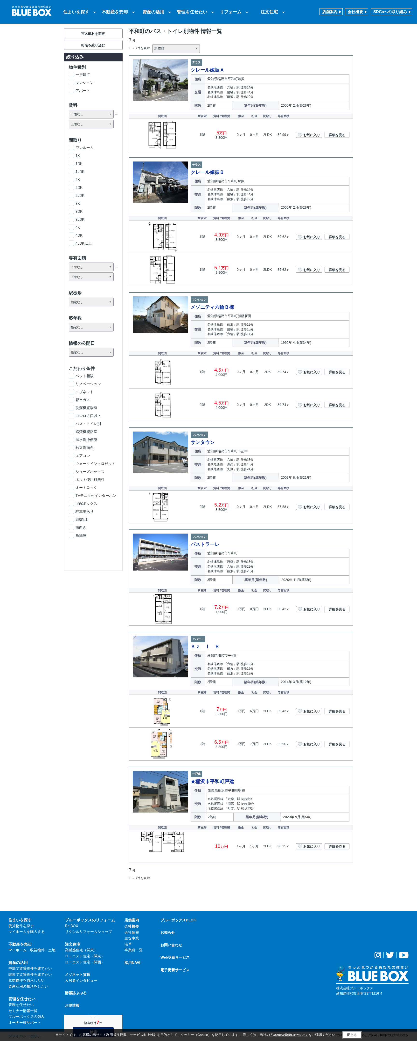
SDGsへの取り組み (390, 12)
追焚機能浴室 (86, 432)
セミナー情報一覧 (22, 1011)
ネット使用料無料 (90, 479)
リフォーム (231, 11)
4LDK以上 (84, 243)
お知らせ (167, 932)
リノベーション (88, 384)
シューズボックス (90, 471)
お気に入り (311, 135)
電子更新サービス (174, 970)
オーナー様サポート (24, 1022)
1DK (79, 163)
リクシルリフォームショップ (88, 932)
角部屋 (81, 535)
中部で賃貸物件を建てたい (30, 968)
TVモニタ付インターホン (96, 495)
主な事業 (132, 938)
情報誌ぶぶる (76, 993)
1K (78, 156)
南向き (81, 527)
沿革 (128, 944)
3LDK (80, 219)
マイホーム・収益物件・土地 (32, 950)
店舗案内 (330, 12)
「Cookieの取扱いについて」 (289, 1035)
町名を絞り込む (93, 45)
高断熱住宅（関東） (81, 950)
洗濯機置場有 (86, 408)
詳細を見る (337, 135)
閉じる (352, 1035)
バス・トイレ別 (88, 424)
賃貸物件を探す (21, 926)
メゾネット (85, 392)
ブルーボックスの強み (26, 1016)
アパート (83, 90)
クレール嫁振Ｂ (207, 172)
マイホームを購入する (26, 932)
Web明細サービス (175, 957)
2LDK (80, 195)
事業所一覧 (134, 950)
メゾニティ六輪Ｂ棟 (212, 307)
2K (78, 179)
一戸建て (83, 75)
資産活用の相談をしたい (28, 986)
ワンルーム (85, 148)
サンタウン (203, 442)
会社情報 (132, 932)
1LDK (80, 171)
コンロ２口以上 (88, 416)
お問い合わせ (171, 945)
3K (78, 203)
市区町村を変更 (93, 34)
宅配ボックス (86, 503)
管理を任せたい (192, 11)
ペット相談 (85, 376)
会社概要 (355, 12)
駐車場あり (85, 511)
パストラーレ (205, 544)
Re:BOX (71, 926)
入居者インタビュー (81, 980)
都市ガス (83, 400)
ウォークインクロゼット (95, 464)
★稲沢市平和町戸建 (212, 781)
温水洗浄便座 (86, 440)
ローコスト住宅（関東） (85, 956)
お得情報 (72, 1005)
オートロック (86, 487)
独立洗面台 (85, 448)
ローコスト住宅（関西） (85, 962)
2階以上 (82, 519)
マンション (85, 83)
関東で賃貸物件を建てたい (30, 974)
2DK (79, 187)
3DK (79, 211)
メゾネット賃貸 (77, 974)
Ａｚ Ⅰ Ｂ (205, 646)
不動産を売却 (115, 11)
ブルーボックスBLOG (178, 920)
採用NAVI (132, 962)
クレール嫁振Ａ (207, 70)
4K (78, 227)
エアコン (83, 456)
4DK (79, 235)
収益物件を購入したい (26, 980)
